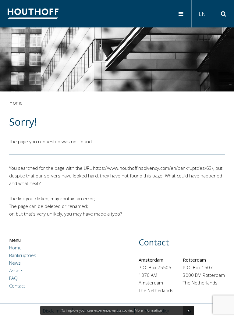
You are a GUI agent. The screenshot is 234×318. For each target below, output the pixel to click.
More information (148, 310)
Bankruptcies (22, 255)
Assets (16, 270)
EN (202, 13)
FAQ (13, 278)
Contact (17, 286)
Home (15, 248)
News (15, 263)
